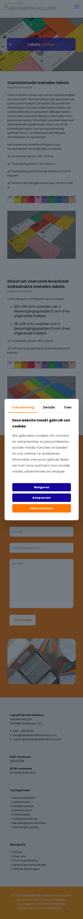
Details (49, 407)
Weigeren (41, 487)
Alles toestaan (41, 508)
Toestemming (22, 407)
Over (68, 407)
